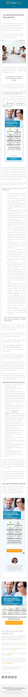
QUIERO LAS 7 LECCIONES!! (14, 550)
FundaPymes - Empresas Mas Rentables (14, 2)
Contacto (8, 693)
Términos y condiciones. (16, 693)
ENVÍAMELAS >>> (14, 158)
